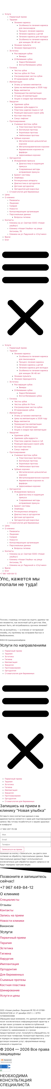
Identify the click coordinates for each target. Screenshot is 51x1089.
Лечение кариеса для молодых (33, 36)
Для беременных (12, 974)
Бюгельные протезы (28, 129)
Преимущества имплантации (28, 93)
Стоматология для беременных (24, 192)
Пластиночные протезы (30, 127)
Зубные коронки (22, 138)
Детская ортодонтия (24, 186)
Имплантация (15, 82)
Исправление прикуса (24, 161)
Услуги (8, 14)
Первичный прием (18, 17)
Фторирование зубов (24, 79)
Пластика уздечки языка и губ (28, 110)
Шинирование (10, 990)
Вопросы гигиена (22, 217)
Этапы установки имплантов (27, 84)
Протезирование (17, 121)
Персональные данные (20, 214)
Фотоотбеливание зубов (30, 65)
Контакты (9, 220)
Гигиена (13, 67)
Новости (13, 209)
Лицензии (14, 203)
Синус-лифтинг (21, 118)
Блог (7, 240)
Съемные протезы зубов (25, 124)
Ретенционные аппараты (25, 180)
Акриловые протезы (28, 132)
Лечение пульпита (22, 45)
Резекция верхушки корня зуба (29, 113)
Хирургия (13, 101)
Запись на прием (12, 915)
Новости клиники (12, 920)
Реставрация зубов (23, 53)
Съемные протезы (13, 980)
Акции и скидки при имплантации (30, 98)
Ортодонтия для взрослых (26, 189)
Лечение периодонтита (25, 48)
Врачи (7, 237)
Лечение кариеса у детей (31, 34)
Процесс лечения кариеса (31, 31)
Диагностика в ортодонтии (27, 183)
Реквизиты (14, 200)
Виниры (22, 56)
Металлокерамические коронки (34, 146)
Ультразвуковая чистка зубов (28, 76)
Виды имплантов (22, 90)
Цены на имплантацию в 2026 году (30, 87)
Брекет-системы (22, 175)
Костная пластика (22, 115)
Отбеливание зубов (23, 59)
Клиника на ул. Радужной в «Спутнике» (28, 234)
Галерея (13, 206)
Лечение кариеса (22, 22)
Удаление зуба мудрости (26, 107)
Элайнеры (19, 177)
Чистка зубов (20, 70)
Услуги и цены (10, 995)
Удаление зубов (21, 104)
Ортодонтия (15, 158)
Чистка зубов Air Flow (24, 73)
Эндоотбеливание (27, 62)
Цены (7, 194)
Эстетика (13, 50)
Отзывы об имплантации (25, 96)
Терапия (13, 19)
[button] (25, 292)
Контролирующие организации (24, 211)
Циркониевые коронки (29, 155)
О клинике (9, 197)
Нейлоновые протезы (29, 135)
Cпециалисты (9, 899)
